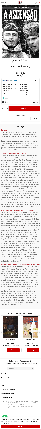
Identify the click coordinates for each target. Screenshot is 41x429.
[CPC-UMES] (20, 2)
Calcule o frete (20, 115)
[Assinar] (32, 368)
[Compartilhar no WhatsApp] (23, 60)
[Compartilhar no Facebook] (21, 60)
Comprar (24, 109)
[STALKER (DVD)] (10, 334)
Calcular (35, 119)
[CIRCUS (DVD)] (30, 334)
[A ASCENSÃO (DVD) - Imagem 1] (20, 31)
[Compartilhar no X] (25, 60)
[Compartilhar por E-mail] (27, 60)
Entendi (20, 426)
